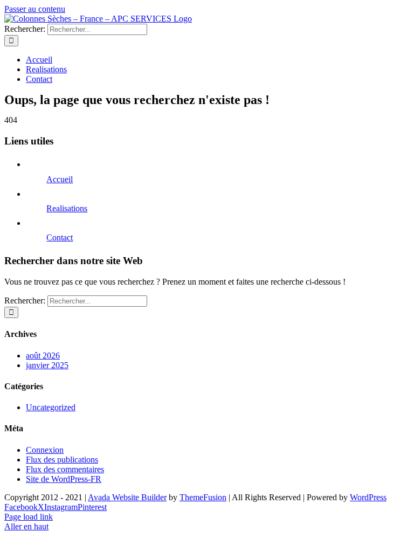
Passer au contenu (34, 8)
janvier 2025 (47, 365)
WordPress (368, 497)
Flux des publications (62, 459)
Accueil (59, 179)
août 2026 (43, 355)
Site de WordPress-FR (63, 479)
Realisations (66, 208)
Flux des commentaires (65, 469)
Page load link (28, 516)
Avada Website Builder (127, 497)
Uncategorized (50, 407)
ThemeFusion (203, 497)
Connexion (45, 449)
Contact (59, 237)
